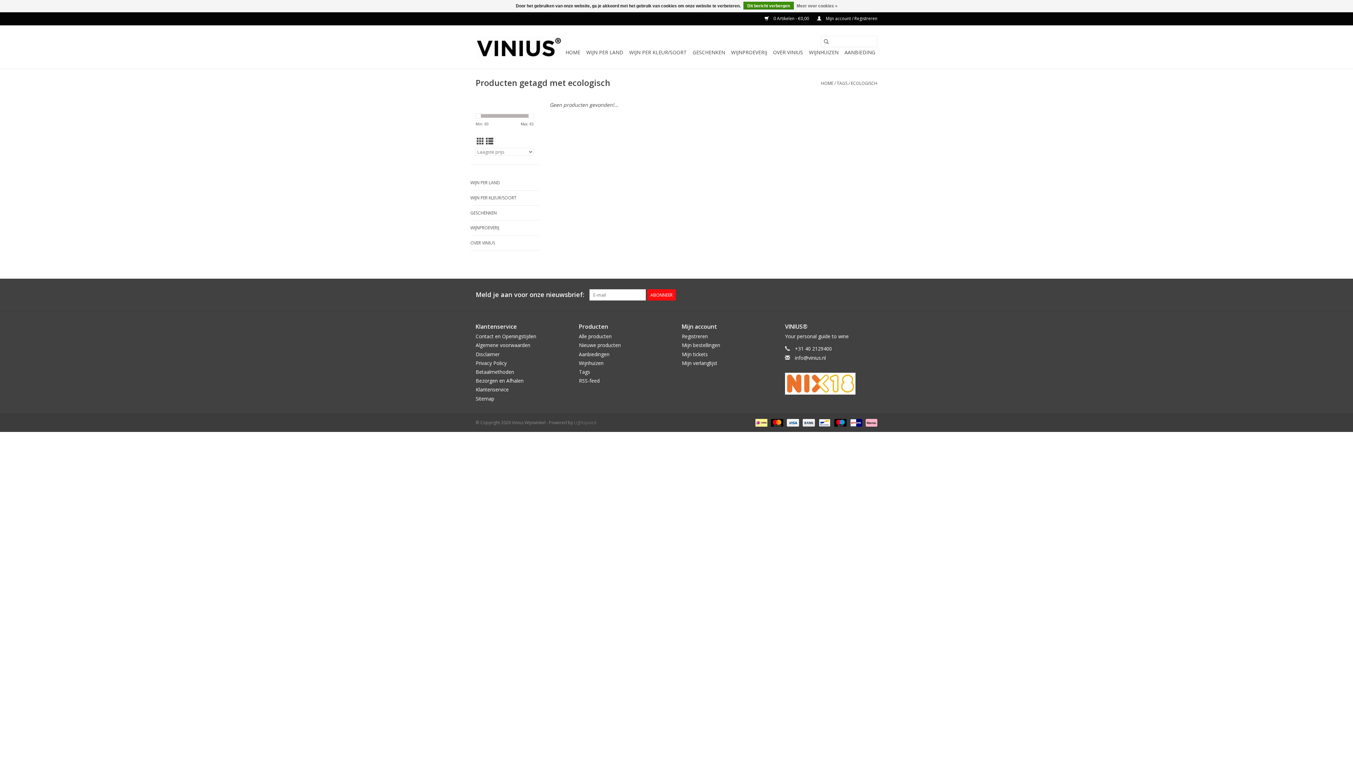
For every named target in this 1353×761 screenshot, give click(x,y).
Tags (842, 83)
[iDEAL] (760, 422)
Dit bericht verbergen (768, 6)
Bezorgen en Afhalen (500, 380)
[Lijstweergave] (489, 141)
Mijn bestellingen (701, 345)
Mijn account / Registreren (851, 18)
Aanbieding (860, 52)
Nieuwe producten (600, 345)
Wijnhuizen (824, 52)
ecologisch (864, 83)
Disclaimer (488, 354)
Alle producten (595, 336)
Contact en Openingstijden (506, 336)
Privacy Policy (491, 363)
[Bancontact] (824, 422)
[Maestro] (840, 422)
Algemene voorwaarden (503, 345)
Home (573, 52)
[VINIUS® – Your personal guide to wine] (519, 47)
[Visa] (792, 422)
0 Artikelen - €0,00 (791, 18)
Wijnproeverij (749, 52)
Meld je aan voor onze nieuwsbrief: (530, 294)
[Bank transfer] (808, 422)
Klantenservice (492, 389)
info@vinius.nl (810, 357)
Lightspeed (585, 423)
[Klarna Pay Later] (870, 422)
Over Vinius (788, 52)
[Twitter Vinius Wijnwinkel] (859, 295)
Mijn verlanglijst (699, 363)
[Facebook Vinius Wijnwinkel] (846, 295)
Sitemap (485, 398)
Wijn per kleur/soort (658, 52)
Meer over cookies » (817, 6)
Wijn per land (604, 52)
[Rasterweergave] (480, 141)
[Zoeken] (826, 41)
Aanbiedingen (594, 354)
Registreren (695, 336)
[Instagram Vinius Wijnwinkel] (871, 295)
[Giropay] (855, 422)
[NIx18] (831, 384)
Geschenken (709, 52)
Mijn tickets (695, 354)
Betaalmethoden (495, 372)
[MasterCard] (776, 422)
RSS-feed (589, 380)
